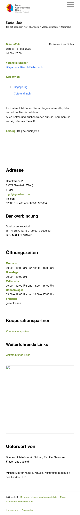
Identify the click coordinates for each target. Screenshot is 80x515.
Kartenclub (14, 22)
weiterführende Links (18, 355)
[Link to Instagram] (65, 506)
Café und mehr (22, 93)
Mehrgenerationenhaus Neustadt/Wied (39, 497)
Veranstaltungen (50, 26)
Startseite (34, 26)
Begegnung (20, 87)
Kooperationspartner (18, 331)
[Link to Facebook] (71, 506)
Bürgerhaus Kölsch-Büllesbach (24, 67)
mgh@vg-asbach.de (18, 194)
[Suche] (59, 4)
